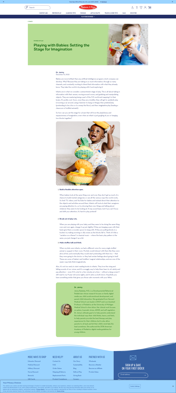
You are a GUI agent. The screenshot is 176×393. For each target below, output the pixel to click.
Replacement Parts (59, 375)
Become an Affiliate (95, 368)
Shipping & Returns (59, 372)
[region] (88, 386)
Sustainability (77, 365)
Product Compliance (60, 379)
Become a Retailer (95, 365)
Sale (124, 13)
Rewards (31, 375)
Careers (76, 379)
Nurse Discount (33, 372)
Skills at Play (77, 372)
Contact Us (56, 361)
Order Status (57, 368)
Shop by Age (43, 13)
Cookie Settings (135, 386)
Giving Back (77, 375)
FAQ (54, 365)
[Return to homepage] (88, 7)
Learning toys (71, 13)
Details (99, 2)
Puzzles (83, 13)
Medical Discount (34, 365)
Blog (74, 368)
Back (31, 21)
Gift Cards (31, 379)
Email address (125, 374)
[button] (4, 2)
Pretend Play (56, 13)
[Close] (173, 386)
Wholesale (92, 361)
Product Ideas (93, 372)
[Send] (145, 375)
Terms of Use (60, 391)
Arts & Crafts (95, 13)
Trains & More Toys (111, 13)
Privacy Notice (40, 389)
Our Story (76, 361)
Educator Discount (34, 361)
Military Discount (34, 368)
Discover (133, 13)
